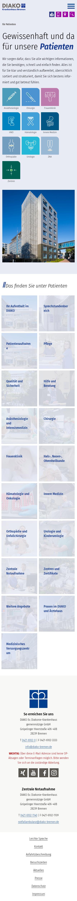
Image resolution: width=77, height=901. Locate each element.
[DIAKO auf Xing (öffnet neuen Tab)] (22, 772)
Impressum (38, 894)
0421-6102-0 (29, 740)
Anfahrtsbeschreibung (38, 854)
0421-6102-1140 (28, 815)
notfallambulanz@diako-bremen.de (38, 822)
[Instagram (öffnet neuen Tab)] (54, 772)
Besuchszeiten (38, 862)
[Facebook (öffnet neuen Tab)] (43, 772)
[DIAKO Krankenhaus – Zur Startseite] (38, 699)
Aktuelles (38, 870)
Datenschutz (39, 886)
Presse (38, 878)
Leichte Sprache (51, 839)
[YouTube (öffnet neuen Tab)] (33, 772)
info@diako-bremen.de (38, 747)
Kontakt (38, 846)
